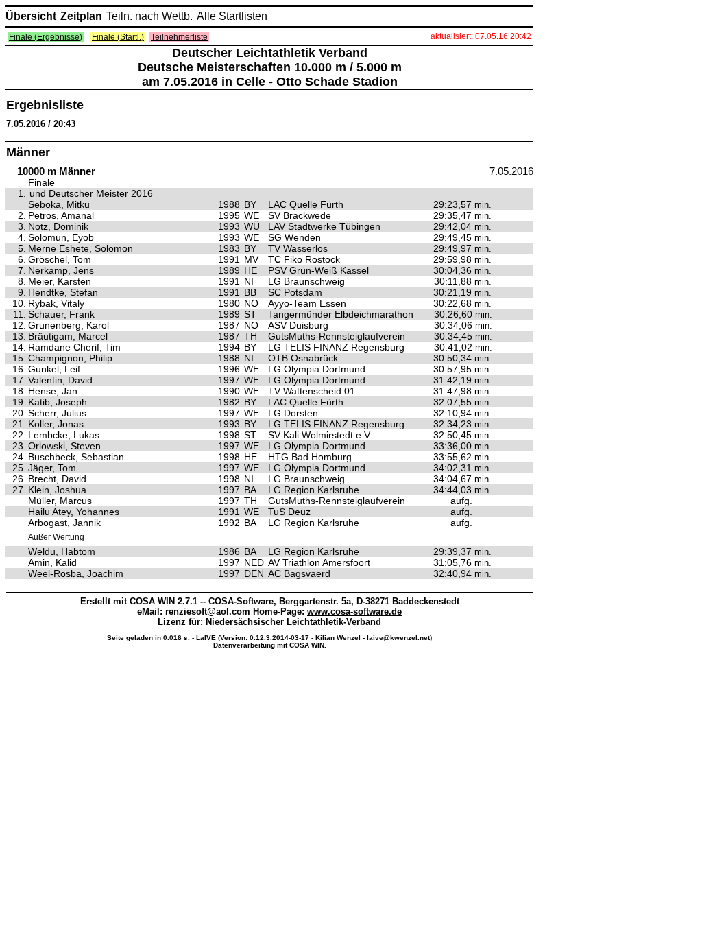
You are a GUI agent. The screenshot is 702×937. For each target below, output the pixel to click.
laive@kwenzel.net (398, 637)
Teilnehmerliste (179, 37)
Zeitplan (81, 16)
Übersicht (30, 16)
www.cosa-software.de (354, 611)
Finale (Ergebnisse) (45, 37)
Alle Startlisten (232, 16)
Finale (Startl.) (118, 37)
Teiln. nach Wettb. (149, 16)
